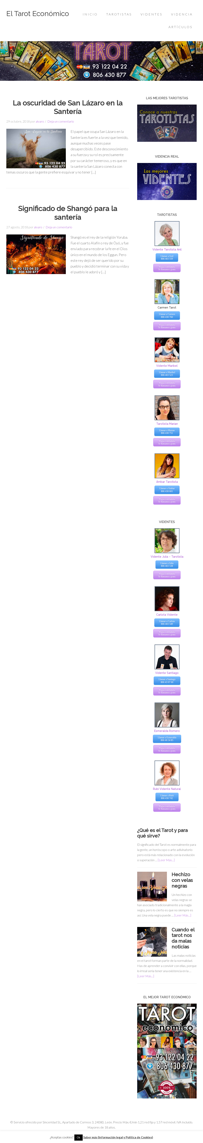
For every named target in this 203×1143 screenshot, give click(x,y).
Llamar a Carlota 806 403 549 (167, 622)
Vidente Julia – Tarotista (167, 556)
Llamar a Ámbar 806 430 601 (167, 489)
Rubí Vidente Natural (167, 789)
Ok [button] (78, 1137)
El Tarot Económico (37, 13)
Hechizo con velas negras (182, 880)
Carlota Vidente (167, 614)
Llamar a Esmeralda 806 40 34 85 (167, 739)
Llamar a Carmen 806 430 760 (167, 315)
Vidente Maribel (167, 365)
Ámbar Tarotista (167, 481)
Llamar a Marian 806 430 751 (167, 431)
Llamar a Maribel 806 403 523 (167, 373)
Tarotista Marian (167, 423)
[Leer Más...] (166, 860)
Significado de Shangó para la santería (67, 212)
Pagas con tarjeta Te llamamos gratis (167, 268)
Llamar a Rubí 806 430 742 (167, 797)
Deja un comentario (60, 121)
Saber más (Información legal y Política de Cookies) (118, 1137)
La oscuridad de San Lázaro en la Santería (68, 107)
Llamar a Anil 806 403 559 (167, 257)
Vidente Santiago (167, 672)
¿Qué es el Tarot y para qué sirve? (162, 833)
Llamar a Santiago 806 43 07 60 (167, 680)
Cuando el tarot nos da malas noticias (183, 938)
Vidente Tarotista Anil (167, 249)
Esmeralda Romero (167, 730)
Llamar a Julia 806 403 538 (166, 564)
